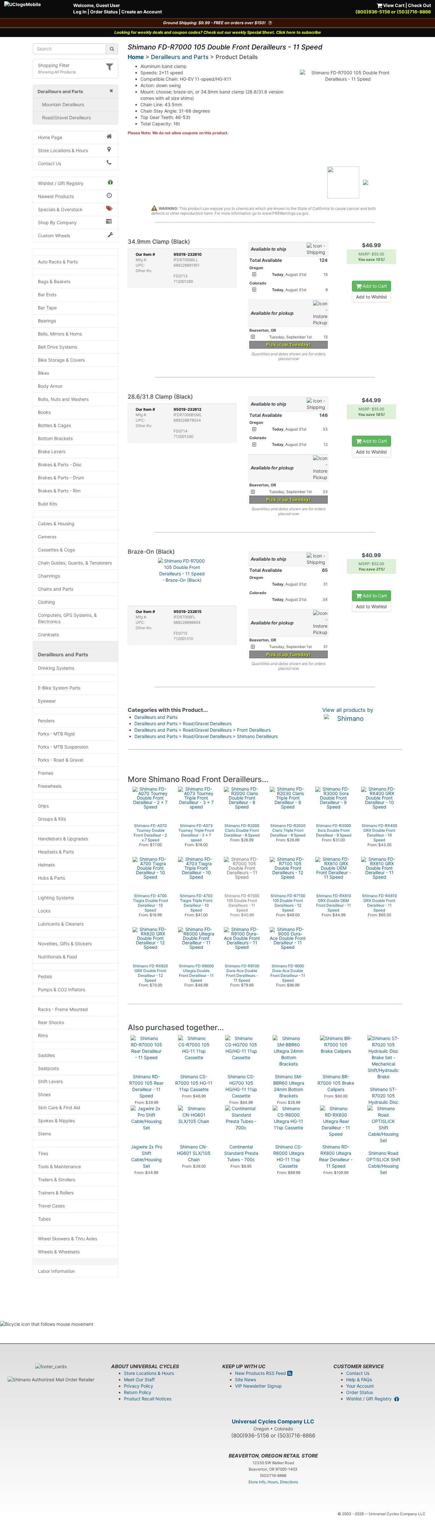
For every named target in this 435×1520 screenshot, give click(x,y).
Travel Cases (51, 1205)
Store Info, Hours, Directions (273, 1481)
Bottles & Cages (54, 425)
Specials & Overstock (60, 209)
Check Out (419, 5)
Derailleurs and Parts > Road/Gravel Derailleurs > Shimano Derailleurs (206, 736)
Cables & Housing (56, 523)
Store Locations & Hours (63, 150)
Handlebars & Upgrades (63, 838)
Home (136, 57)
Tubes (44, 1218)
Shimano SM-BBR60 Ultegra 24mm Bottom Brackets (288, 1086)
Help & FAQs (359, 1379)
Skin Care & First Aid (59, 1107)
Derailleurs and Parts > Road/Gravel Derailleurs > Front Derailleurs (202, 730)
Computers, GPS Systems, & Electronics (67, 618)
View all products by (347, 710)
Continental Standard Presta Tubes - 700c (241, 1153)
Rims (43, 1035)
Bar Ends (47, 294)
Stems (44, 1133)
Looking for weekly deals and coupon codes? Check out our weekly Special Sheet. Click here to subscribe (217, 32)
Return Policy (137, 1392)
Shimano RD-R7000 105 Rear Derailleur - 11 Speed (146, 1086)
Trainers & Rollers (56, 1192)
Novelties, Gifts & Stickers (65, 943)
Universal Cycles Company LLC (273, 1421)
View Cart (393, 5)
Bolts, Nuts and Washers (63, 399)
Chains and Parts (55, 589)
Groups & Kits (52, 819)
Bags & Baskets (54, 281)
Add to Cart (374, 286)
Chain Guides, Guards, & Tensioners (75, 562)
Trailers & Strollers (56, 1179)
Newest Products (56, 196)
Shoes (44, 1094)
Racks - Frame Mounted (63, 1009)
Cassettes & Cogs (56, 549)
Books (44, 412)
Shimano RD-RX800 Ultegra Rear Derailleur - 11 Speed (336, 1156)
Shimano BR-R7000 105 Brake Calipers (335, 1083)
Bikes (43, 373)
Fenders (46, 720)
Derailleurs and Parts (63, 655)
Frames (45, 773)
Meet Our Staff (139, 1379)
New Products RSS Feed (261, 1373)
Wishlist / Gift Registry (60, 183)
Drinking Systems (56, 668)
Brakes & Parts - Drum (61, 477)
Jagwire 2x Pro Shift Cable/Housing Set (146, 1156)
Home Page (50, 137)
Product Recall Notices (147, 1398)
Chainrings (49, 576)
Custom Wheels (54, 235)
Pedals (45, 976)
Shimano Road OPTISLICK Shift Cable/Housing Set (383, 1162)
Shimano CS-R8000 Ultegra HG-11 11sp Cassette (288, 1156)
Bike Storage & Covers (61, 360)
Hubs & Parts (51, 878)
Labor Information (56, 1271)
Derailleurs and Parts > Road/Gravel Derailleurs (183, 723)
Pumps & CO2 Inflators (61, 989)
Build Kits (47, 503)
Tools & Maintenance (59, 1166)
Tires (43, 1153)
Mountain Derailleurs (63, 104)
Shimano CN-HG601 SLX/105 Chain (193, 1153)
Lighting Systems (56, 897)
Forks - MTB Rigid (56, 733)
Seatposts (48, 1068)
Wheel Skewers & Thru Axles (67, 1238)
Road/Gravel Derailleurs (66, 117)
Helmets (46, 864)
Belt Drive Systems (57, 347)
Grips (43, 805)
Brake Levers (51, 451)
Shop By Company (57, 222)
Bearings (47, 320)
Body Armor (50, 386)
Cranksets (48, 634)
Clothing (46, 602)
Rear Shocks (51, 1022)
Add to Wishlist (371, 296)
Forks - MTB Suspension (63, 746)
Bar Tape (47, 307)
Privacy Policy (138, 1386)
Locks (44, 910)
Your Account (360, 1386)
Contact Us (49, 163)
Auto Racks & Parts (58, 261)
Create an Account (141, 11)
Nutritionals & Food (57, 956)
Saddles (46, 1055)
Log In (80, 11)
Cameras (47, 536)
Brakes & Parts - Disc (60, 464)
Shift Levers (50, 1081)
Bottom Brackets (55, 438)
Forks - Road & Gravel (60, 760)
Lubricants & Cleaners (60, 923)
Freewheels (49, 786)
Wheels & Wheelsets (59, 1251)
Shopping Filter (53, 65)
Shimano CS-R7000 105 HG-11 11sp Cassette (193, 1083)
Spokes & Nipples (56, 1120)
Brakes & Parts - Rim (59, 490)
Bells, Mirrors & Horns (60, 333)
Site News (245, 1379)
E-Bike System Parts (59, 687)
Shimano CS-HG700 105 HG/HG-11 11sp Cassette (241, 1086)
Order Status (104, 11)
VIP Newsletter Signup (258, 1386)
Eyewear (47, 701)
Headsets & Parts (56, 851)
